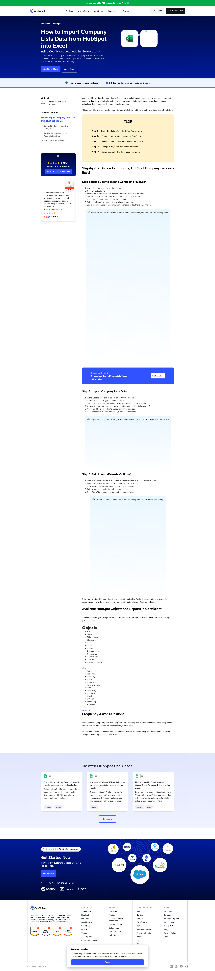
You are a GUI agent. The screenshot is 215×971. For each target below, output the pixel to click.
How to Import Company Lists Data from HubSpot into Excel (58, 119)
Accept (107, 962)
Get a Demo (157, 11)
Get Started (48, 873)
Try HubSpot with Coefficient (58, 171)
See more (107, 819)
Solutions (98, 11)
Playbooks (45, 23)
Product (69, 11)
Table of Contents (49, 112)
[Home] (37, 11)
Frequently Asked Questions (54, 140)
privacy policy (121, 956)
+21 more (86, 668)
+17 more (86, 710)
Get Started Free (175, 11)
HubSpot (57, 23)
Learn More (121, 3)
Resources (113, 11)
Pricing (126, 11)
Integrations (83, 11)
